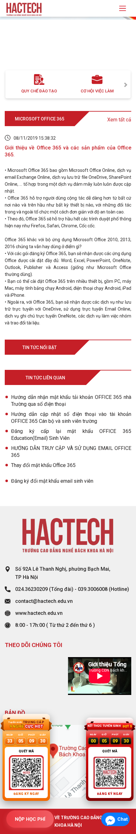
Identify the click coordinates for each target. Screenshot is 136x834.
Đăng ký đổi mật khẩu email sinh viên (52, 481)
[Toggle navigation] (122, 8)
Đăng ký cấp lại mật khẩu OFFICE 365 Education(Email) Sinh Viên (71, 434)
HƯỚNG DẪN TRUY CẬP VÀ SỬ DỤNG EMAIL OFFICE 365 (71, 451)
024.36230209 (31, 589)
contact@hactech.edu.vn (44, 601)
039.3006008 (93, 589)
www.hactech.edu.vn (39, 613)
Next (126, 84)
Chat (122, 819)
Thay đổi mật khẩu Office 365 (43, 465)
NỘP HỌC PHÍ (30, 819)
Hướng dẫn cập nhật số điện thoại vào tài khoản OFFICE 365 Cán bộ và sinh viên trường (71, 417)
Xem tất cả (119, 120)
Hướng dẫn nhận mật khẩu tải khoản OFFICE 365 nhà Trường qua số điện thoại (71, 400)
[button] (10, 50)
